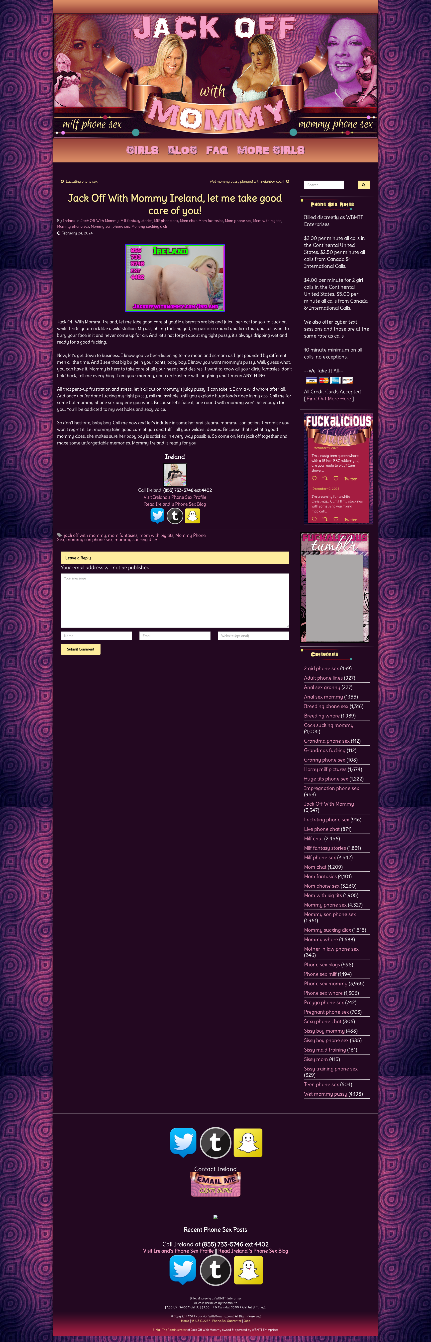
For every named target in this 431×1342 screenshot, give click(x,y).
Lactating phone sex (82, 181)
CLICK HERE (215, 1190)
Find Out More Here (329, 398)
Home (185, 1321)
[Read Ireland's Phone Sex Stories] (215, 1215)
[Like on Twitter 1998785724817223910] (337, 520)
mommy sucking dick (135, 539)
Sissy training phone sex (331, 1068)
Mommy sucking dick (149, 226)
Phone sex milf (320, 974)
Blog (182, 149)
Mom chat (188, 220)
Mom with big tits (267, 220)
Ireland (69, 220)
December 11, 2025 (325, 448)
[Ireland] (175, 474)
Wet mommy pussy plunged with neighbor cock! (247, 181)
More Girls (271, 149)
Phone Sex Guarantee (226, 1321)
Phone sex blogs (322, 964)
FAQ (217, 149)
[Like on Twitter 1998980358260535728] (337, 479)
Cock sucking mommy (328, 725)
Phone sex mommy (325, 983)
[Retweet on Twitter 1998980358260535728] (326, 479)
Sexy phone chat (322, 1021)
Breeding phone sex (326, 706)
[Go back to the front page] (215, 75)
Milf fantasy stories (136, 220)
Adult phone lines (323, 678)
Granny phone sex (324, 760)
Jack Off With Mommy (100, 220)
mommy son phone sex (89, 539)
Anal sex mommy (323, 697)
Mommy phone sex (73, 226)
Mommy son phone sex (110, 226)
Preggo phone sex (324, 1002)
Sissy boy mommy (324, 1031)
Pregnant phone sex (326, 1012)
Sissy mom (316, 1059)
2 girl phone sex (321, 668)
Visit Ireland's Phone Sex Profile (175, 497)
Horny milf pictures (325, 769)
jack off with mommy (85, 535)
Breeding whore (322, 715)
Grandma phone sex (327, 741)
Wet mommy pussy (325, 1094)
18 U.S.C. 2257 (201, 1321)
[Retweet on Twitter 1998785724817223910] (326, 520)
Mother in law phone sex (331, 949)
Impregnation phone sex (331, 788)
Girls (142, 149)
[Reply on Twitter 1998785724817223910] (315, 520)
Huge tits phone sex (326, 779)
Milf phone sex (166, 220)
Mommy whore (321, 939)
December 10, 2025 (326, 489)
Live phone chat (322, 829)
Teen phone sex (321, 1084)
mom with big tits (156, 535)
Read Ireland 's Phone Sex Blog (175, 504)
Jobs (247, 1321)
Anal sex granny (322, 687)
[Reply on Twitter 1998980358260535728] (315, 479)
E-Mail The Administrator (170, 1330)
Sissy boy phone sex (326, 1040)
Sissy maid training (325, 1050)
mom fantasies (122, 535)
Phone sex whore (323, 993)
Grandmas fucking (324, 750)
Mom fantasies (211, 220)
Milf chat (313, 838)
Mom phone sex (238, 220)
